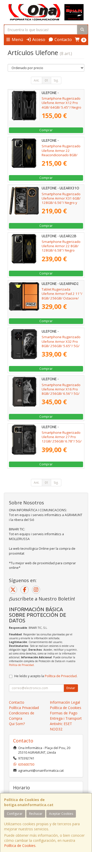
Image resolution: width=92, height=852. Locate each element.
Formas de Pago (63, 713)
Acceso (38, 39)
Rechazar (35, 813)
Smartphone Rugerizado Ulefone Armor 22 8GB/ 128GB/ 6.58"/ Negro (61, 246)
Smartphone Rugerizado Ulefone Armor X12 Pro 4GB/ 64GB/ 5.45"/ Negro (61, 103)
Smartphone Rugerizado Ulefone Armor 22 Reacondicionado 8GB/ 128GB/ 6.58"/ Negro (61, 153)
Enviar (70, 688)
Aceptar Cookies (61, 813)
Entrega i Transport (66, 718)
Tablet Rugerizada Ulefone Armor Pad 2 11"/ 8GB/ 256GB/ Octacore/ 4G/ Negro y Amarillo (62, 296)
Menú (17, 39)
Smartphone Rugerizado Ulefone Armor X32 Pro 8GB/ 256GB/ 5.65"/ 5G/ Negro (61, 343)
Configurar (14, 813)
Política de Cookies (20, 845)
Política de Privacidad (21, 665)
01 (46, 80)
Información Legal (65, 702)
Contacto (62, 39)
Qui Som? (17, 723)
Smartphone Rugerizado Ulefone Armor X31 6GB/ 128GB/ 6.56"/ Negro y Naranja (61, 200)
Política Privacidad (24, 707)
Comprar (46, 130)
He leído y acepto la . (45, 676)
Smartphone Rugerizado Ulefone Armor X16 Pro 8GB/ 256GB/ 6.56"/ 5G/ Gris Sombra (61, 391)
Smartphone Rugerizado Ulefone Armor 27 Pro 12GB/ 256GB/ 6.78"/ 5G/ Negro (62, 439)
